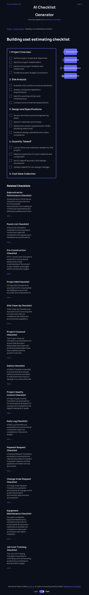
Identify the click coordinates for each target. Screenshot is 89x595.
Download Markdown (70, 68)
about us (30, 586)
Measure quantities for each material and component (33, 155)
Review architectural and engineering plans (31, 116)
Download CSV (71, 52)
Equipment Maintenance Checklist (19, 512)
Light (36, 591)
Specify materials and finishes (28, 122)
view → (9, 216)
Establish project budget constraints (31, 72)
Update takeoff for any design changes (31, 167)
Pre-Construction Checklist (16, 252)
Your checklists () (14, 4)
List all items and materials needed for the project (33, 148)
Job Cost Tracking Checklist (16, 548)
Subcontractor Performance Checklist (19, 194)
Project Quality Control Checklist (16, 393)
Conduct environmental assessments (31, 102)
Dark (47, 591)
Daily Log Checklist (17, 421)
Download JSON (71, 60)
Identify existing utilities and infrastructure (27, 97)
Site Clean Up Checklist (19, 305)
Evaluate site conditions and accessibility (33, 85)
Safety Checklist (16, 365)
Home (9, 29)
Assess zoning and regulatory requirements (27, 90)
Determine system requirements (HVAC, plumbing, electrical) (32, 127)
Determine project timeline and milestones (28, 67)
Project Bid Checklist (18, 281)
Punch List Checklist (18, 224)
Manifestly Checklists (52, 19)
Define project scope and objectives (30, 58)
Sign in (79, 4)
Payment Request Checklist (16, 449)
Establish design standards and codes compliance (31, 133)
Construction (18, 29)
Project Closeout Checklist (16, 333)
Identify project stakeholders (27, 62)
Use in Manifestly (71, 76)
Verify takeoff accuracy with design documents (30, 161)
